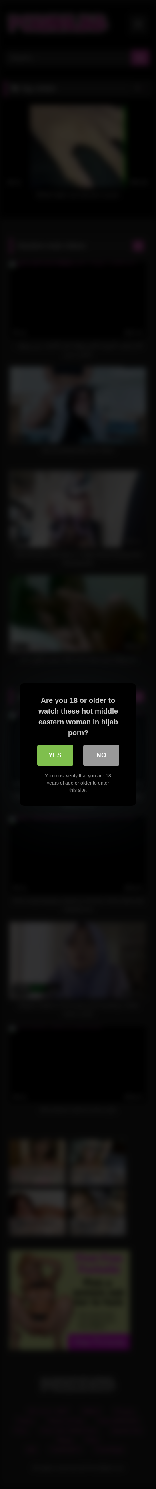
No (101, 755)
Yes (55, 755)
